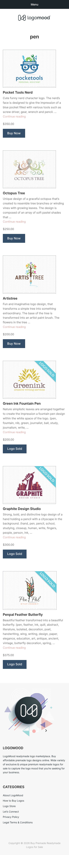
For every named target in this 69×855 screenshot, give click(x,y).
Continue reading (14, 116)
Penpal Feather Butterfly (23, 615)
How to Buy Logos (13, 800)
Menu (34, 4)
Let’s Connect (11, 811)
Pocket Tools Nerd (18, 92)
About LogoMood (13, 795)
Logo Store (9, 806)
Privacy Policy (11, 817)
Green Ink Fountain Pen (22, 403)
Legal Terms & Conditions (18, 822)
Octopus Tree (14, 193)
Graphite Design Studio (22, 509)
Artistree (10, 298)
